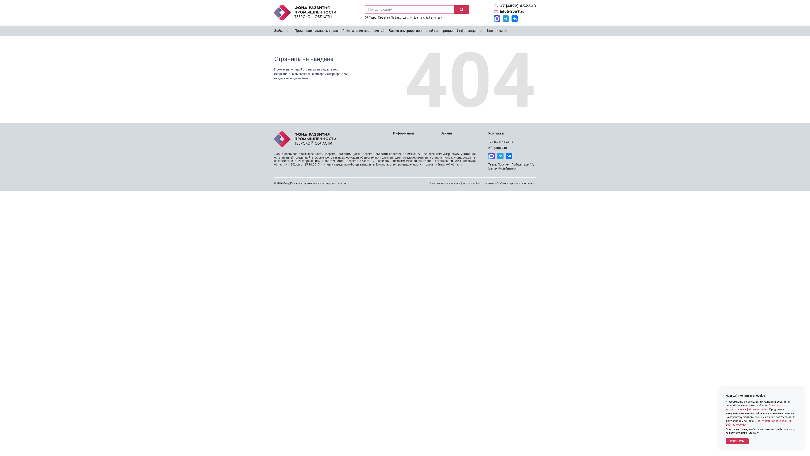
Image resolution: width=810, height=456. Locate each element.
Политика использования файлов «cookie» (455, 183)
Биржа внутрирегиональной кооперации (421, 31)
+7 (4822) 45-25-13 (501, 141)
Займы (279, 31)
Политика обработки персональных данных (509, 183)
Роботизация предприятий (363, 31)
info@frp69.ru (497, 147)
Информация (467, 31)
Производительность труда (316, 31)
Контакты (495, 31)
